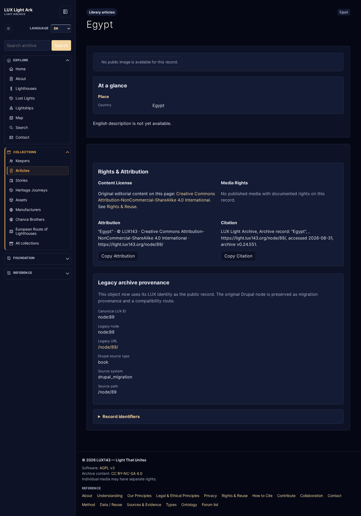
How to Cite (262, 495)
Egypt (344, 12)
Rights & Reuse (121, 206)
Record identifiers (121, 416)
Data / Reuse (111, 504)
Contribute (286, 495)
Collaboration (311, 495)
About (87, 495)
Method (88, 504)
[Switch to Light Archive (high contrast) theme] (8, 28)
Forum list (210, 504)
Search (61, 45)
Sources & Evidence (144, 504)
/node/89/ (108, 347)
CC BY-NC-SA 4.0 (126, 473)
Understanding (110, 495)
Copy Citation (238, 256)
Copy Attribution (118, 256)
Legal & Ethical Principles (177, 495)
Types (171, 504)
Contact (334, 495)
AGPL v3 (107, 468)
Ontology (189, 504)
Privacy (210, 495)
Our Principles (139, 495)
